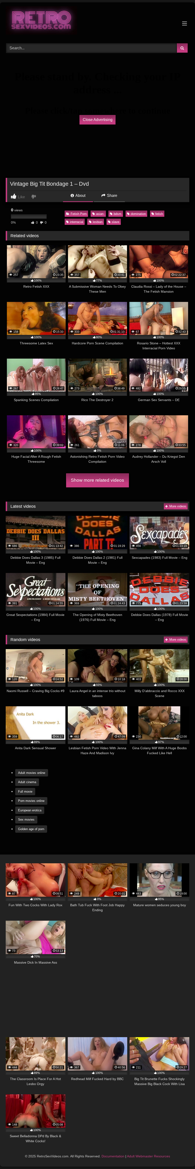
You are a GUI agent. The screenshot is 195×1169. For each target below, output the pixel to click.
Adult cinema (27, 782)
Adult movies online (31, 773)
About (80, 196)
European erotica (29, 810)
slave (115, 222)
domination (138, 214)
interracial (76, 222)
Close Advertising (97, 120)
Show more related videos (97, 480)
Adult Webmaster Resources (148, 1156)
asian (100, 214)
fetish (159, 214)
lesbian (97, 222)
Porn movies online (31, 801)
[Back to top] (180, 1155)
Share (111, 196)
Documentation (113, 1156)
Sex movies (26, 819)
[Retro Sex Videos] (97, 21)
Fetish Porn (79, 214)
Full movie (25, 791)
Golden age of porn (31, 829)
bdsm (117, 214)
